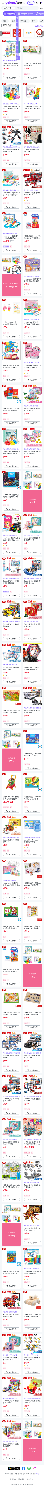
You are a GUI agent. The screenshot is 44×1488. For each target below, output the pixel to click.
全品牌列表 (39, 26)
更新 (37, 1474)
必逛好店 (17, 41)
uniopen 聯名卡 (27, 13)
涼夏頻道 (17, 36)
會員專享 (17, 50)
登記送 (17, 18)
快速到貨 (17, 27)
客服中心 (13, 1479)
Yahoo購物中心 (14, 2)
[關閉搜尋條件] (13, 8)
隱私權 (22, 1484)
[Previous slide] (3, 49)
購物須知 (30, 1479)
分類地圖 (30, 1484)
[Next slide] (19, 49)
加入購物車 (12, 78)
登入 (31, 3)
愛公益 (17, 54)
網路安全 (14, 1484)
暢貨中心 (17, 23)
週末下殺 (17, 45)
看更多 (17, 58)
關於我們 (21, 1479)
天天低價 (17, 32)
